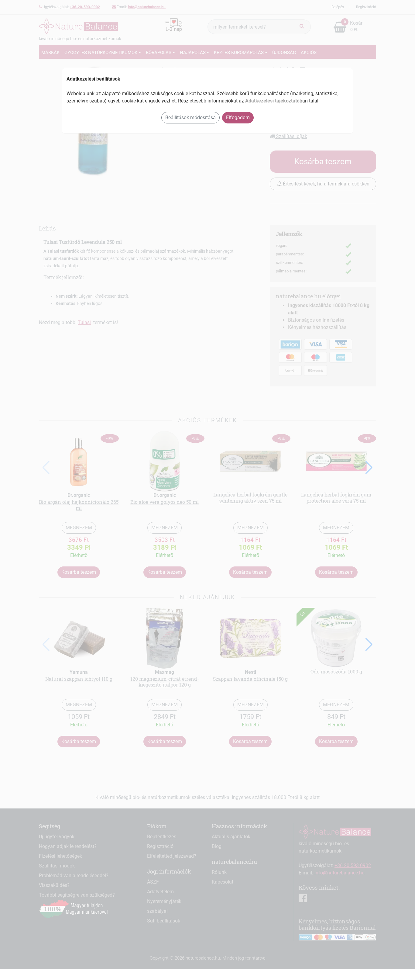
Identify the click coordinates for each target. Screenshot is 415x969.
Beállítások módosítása (190, 117)
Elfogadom (238, 117)
